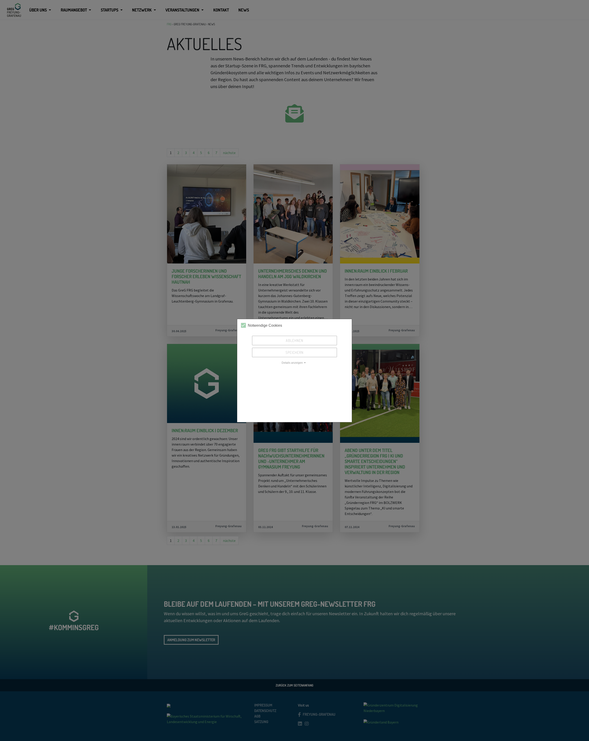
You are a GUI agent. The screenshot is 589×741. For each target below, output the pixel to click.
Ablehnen (294, 340)
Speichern (294, 352)
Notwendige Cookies (265, 325)
